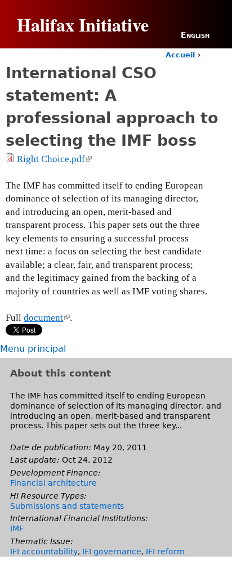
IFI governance (111, 551)
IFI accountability (44, 551)
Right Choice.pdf (53, 159)
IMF (17, 528)
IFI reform (165, 551)
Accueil (180, 55)
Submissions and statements (67, 505)
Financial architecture (53, 482)
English (195, 34)
